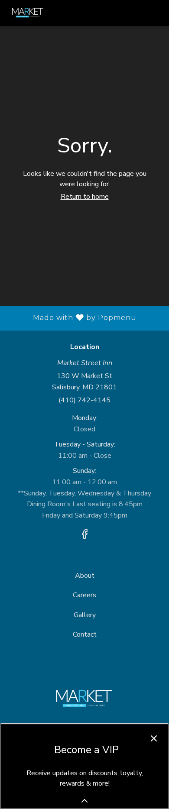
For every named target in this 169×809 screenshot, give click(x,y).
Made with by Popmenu (71, 318)
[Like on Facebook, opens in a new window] (84, 536)
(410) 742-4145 (84, 400)
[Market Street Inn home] (46, 13)
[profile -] (135, 12)
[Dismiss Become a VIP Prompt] (153, 738)
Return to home (85, 196)
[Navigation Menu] (156, 13)
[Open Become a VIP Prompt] (84, 801)
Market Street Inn (84, 699)
